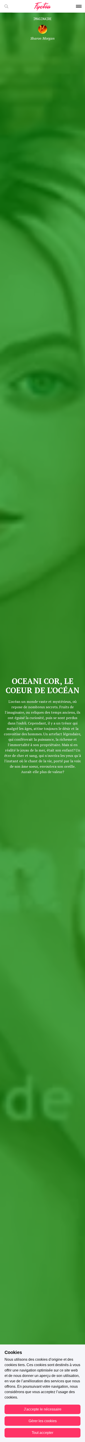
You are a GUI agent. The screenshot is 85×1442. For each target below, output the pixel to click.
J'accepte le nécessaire (42, 1409)
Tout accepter (42, 1433)
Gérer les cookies (43, 1421)
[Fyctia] (42, 6)
